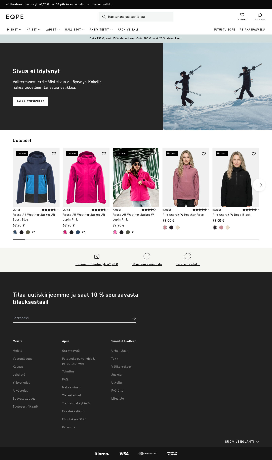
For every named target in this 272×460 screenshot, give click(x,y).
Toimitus (68, 371)
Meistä (18, 351)
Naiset (31, 30)
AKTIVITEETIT (99, 30)
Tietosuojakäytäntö (76, 403)
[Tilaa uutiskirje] (134, 318)
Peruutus (68, 427)
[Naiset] (39, 29)
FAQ (65, 379)
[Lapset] (58, 29)
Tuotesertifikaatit (25, 407)
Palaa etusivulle (30, 101)
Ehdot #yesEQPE (74, 419)
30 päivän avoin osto (70, 4)
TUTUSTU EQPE (224, 30)
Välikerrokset (121, 367)
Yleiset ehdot (71, 395)
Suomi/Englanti (239, 442)
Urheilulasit (120, 351)
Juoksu (116, 375)
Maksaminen (71, 387)
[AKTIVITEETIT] (111, 29)
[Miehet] (20, 29)
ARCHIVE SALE (128, 30)
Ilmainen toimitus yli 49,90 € (29, 4)
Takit (114, 359)
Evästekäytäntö (73, 411)
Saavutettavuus (24, 399)
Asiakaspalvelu (252, 30)
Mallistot (73, 30)
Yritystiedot (21, 383)
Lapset (51, 30)
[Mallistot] (83, 29)
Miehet (12, 30)
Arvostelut (20, 391)
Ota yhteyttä (71, 351)
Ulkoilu (116, 383)
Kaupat (18, 367)
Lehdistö (19, 375)
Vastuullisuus (22, 359)
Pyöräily (117, 391)
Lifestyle (117, 399)
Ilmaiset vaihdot (102, 4)
